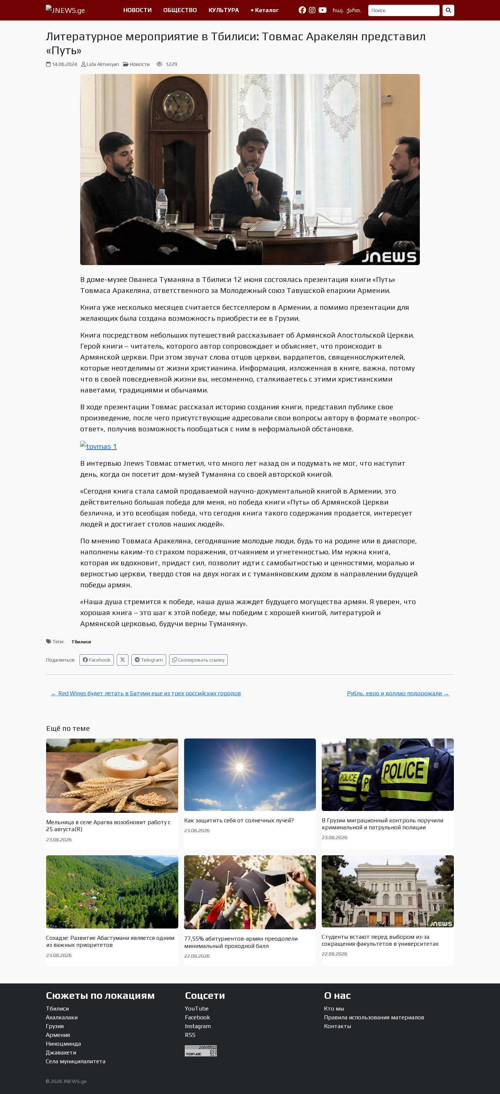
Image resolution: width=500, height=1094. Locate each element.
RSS (190, 1034)
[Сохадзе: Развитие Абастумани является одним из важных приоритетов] (112, 892)
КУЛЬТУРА (224, 10)
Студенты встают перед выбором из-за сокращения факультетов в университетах (380, 940)
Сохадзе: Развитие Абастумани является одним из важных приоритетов (110, 941)
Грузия (55, 1026)
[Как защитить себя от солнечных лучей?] (250, 774)
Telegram (151, 660)
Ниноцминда (63, 1043)
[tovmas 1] (98, 445)
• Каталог (265, 10)
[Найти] (448, 10)
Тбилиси (81, 641)
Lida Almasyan (103, 64)
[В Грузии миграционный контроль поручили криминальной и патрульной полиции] (388, 774)
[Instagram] (312, 10)
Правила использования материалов (374, 1017)
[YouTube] (322, 10)
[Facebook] (302, 10)
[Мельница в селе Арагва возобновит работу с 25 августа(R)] (112, 775)
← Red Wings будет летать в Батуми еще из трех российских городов (146, 693)
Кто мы (334, 1008)
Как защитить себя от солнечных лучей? (239, 820)
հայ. (338, 10)
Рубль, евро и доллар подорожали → (398, 693)
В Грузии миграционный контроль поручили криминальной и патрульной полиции (382, 824)
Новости (140, 64)
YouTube (197, 1008)
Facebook (99, 660)
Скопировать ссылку (200, 660)
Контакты (337, 1026)
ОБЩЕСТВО (180, 10)
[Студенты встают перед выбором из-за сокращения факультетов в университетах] (388, 891)
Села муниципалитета (75, 1061)
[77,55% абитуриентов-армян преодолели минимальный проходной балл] (250, 892)
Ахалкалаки (62, 1017)
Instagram (198, 1026)
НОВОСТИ (137, 10)
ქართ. (354, 10)
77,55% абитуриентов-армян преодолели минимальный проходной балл (241, 942)
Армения (58, 1034)
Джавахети (61, 1052)
